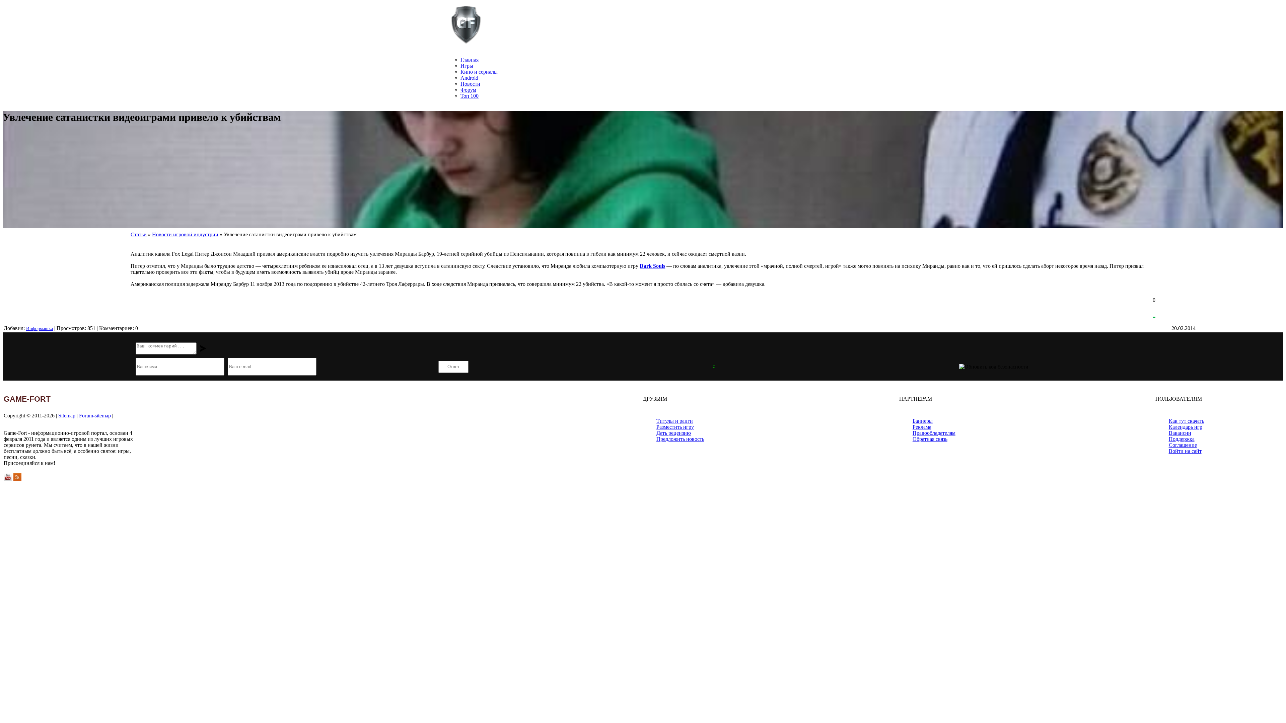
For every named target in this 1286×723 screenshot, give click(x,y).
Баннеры (923, 421)
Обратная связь (930, 439)
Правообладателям (934, 433)
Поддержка (1182, 439)
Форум (468, 90)
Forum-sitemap (95, 415)
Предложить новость (680, 439)
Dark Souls (652, 266)
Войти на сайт (1185, 451)
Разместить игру (675, 427)
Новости (470, 84)
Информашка (39, 328)
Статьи (139, 234)
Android (469, 78)
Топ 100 (469, 96)
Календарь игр (1185, 427)
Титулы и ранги (674, 421)
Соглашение (1183, 445)
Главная (469, 60)
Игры (466, 66)
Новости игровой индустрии (185, 234)
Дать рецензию (673, 433)
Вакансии (1180, 433)
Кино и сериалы (479, 72)
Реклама (922, 427)
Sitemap (66, 415)
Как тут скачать (1186, 421)
